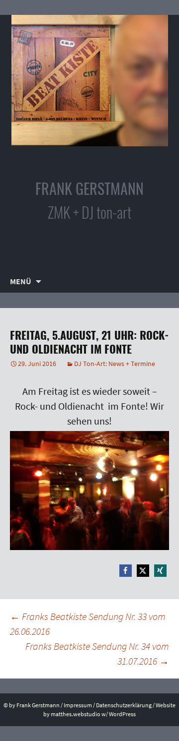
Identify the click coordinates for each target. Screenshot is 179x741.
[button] (125, 570)
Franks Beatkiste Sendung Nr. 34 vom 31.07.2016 (97, 653)
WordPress (122, 714)
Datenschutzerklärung (124, 705)
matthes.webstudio (75, 714)
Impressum (78, 705)
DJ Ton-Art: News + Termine (114, 363)
